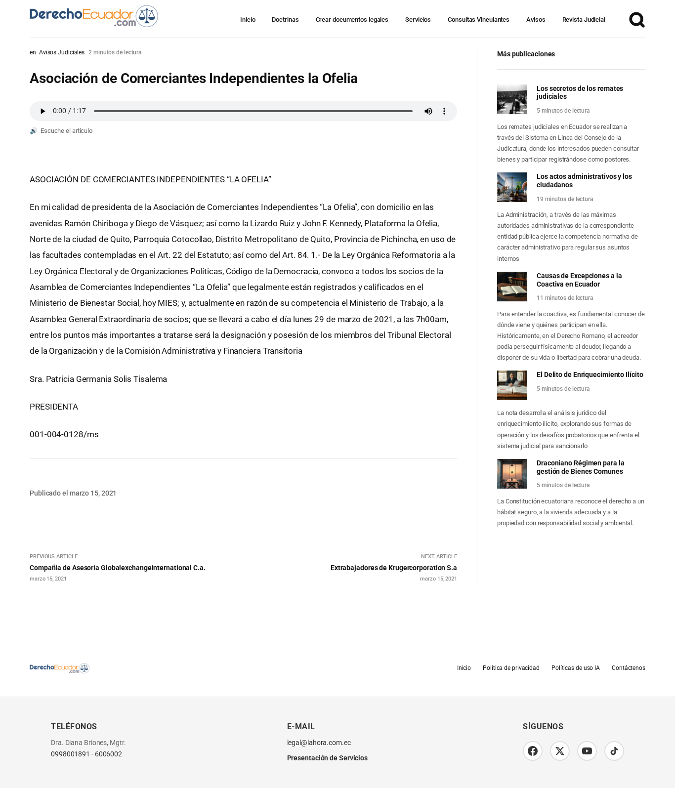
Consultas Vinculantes (478, 19)
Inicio (247, 19)
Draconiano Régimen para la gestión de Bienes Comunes (580, 467)
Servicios (418, 19)
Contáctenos (628, 667)
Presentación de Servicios (327, 758)
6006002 (108, 754)
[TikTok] (614, 751)
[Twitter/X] (560, 751)
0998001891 (70, 754)
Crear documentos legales (352, 19)
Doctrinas (285, 19)
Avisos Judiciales (61, 52)
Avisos (535, 19)
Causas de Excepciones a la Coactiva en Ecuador (579, 280)
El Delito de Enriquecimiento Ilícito (590, 374)
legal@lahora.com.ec (319, 743)
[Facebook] (533, 751)
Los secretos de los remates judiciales (580, 92)
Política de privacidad (511, 667)
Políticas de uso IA (575, 667)
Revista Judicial (583, 19)
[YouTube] (587, 751)
